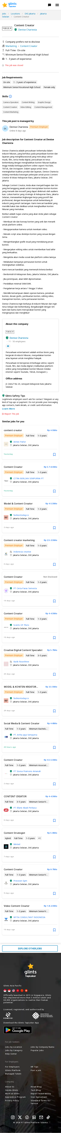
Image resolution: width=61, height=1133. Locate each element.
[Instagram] (13, 1117)
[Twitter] (20, 1117)
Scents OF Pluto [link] (21, 625)
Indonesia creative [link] (22, 551)
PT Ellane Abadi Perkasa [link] (24, 807)
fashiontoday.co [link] (21, 515)
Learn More (8, 408)
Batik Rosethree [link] (21, 661)
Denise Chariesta (27, 29)
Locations (15, 13)
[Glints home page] (9, 5)
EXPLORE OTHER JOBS (30, 948)
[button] (49, 5)
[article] (30, 442)
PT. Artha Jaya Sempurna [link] (25, 734)
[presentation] (9, 5)
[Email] (41, 1117)
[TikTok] (48, 1117)
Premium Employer (39, 126)
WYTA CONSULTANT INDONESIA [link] (29, 917)
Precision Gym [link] (20, 880)
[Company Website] (8, 346)
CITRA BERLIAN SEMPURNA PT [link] (28, 478)
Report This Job (12, 414)
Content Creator (28, 46)
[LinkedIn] (34, 1117)
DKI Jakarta (30, 13)
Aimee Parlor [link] (19, 441)
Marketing (11, 46)
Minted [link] (16, 844)
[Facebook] (27, 1117)
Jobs (4, 13)
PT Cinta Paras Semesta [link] (25, 588)
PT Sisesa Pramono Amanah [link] (27, 771)
